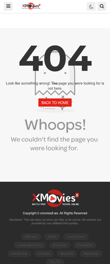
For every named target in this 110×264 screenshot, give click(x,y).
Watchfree (91, 253)
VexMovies (19, 253)
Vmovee (44, 253)
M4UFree (60, 245)
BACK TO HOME (55, 102)
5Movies (31, 236)
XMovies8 (31, 6)
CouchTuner (76, 236)
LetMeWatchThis (29, 245)
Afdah (52, 236)
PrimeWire (85, 245)
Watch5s (66, 253)
